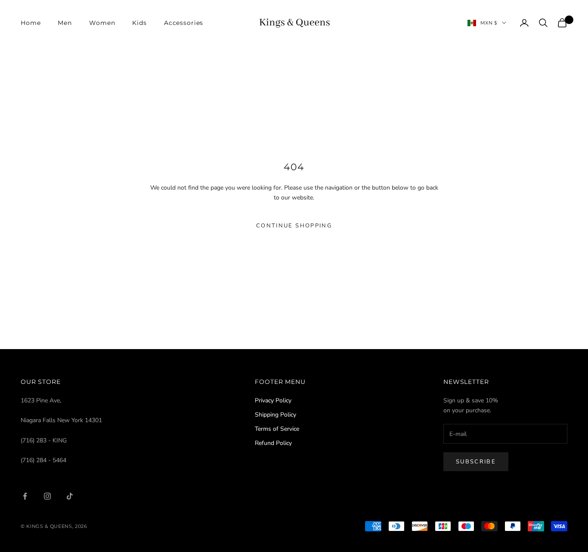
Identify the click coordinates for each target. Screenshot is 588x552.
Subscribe (476, 462)
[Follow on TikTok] (69, 496)
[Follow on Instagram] (47, 496)
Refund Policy (273, 443)
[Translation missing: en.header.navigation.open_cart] (562, 23)
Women (102, 23)
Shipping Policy (275, 415)
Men (65, 23)
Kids (139, 23)
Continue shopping (294, 226)
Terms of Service (277, 429)
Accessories (184, 23)
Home (30, 23)
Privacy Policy (273, 400)
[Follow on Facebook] (25, 496)
